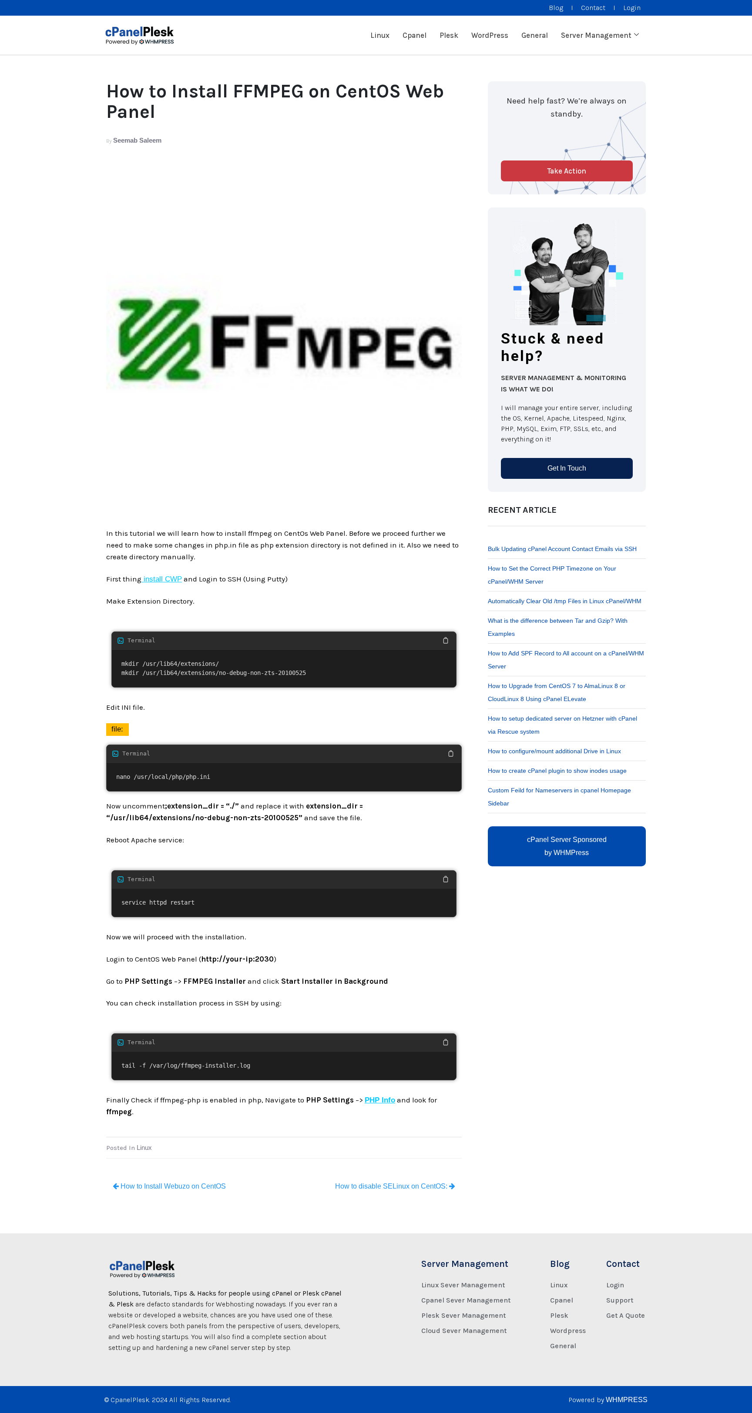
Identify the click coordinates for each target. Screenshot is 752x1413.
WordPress (489, 35)
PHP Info (380, 1100)
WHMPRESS (627, 1399)
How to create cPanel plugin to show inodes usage (557, 770)
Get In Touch (566, 468)
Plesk (449, 35)
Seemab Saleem (137, 140)
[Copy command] (445, 640)
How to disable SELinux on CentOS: (392, 1186)
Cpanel (414, 35)
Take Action (566, 171)
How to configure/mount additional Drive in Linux (554, 751)
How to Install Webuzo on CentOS (172, 1186)
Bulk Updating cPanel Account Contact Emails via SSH (562, 548)
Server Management (596, 35)
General (534, 35)
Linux (379, 35)
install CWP (161, 579)
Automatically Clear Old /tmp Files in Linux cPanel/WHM (564, 601)
